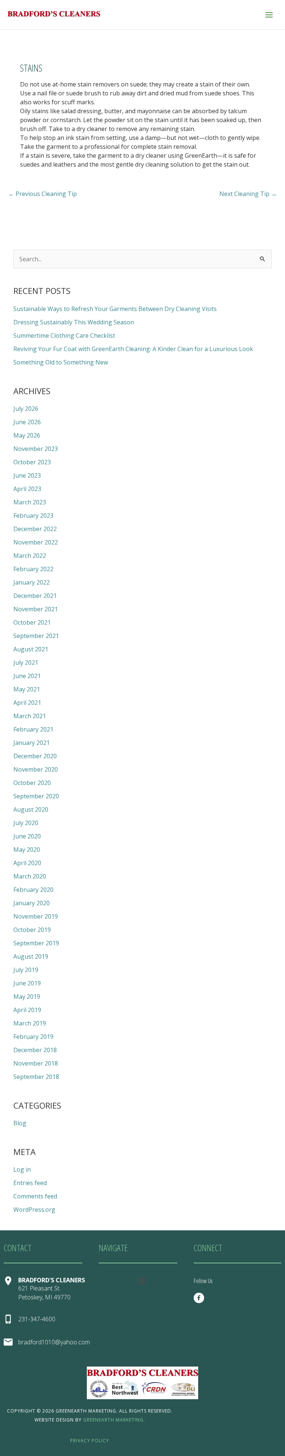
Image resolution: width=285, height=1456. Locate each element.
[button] (142, 1280)
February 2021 (33, 729)
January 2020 (31, 903)
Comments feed (35, 1196)
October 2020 (32, 783)
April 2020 (27, 863)
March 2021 (29, 716)
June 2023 (27, 475)
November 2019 (35, 916)
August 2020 (30, 809)
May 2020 (26, 849)
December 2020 (35, 756)
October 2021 (32, 622)
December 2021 (35, 596)
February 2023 (33, 515)
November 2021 (35, 609)
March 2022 (29, 556)
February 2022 (33, 569)
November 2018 (35, 1063)
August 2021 (30, 649)
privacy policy (89, 1440)
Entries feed (30, 1183)
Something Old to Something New (60, 362)
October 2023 (32, 462)
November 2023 (35, 449)
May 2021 (26, 689)
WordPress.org (34, 1209)
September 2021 (36, 636)
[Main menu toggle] (269, 14)
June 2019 (27, 983)
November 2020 (35, 769)
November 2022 (35, 542)
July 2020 (25, 823)
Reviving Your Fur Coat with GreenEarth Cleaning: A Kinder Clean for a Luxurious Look (133, 349)
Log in (22, 1169)
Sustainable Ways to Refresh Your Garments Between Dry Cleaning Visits (115, 309)
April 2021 (27, 702)
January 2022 (31, 582)
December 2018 (35, 1050)
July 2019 (25, 970)
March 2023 (29, 502)
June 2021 (27, 676)
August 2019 (30, 956)
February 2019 (33, 1037)
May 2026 (26, 435)
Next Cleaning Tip (248, 194)
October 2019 (32, 930)
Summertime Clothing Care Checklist (64, 335)
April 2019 (27, 1010)
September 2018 (36, 1077)
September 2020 (36, 796)
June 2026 (27, 422)
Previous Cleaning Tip (42, 194)
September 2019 (36, 943)
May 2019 (26, 996)
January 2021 (31, 743)
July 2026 (25, 409)
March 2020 (29, 876)
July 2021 (25, 662)
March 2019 (29, 1023)
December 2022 (35, 529)
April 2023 (27, 489)
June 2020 (27, 836)
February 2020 (33, 890)
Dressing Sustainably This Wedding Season (73, 322)
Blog (19, 1123)
